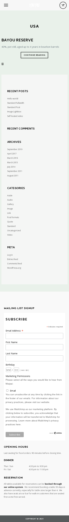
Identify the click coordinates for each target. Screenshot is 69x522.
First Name (12, 342)
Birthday (10, 364)
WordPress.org (14, 268)
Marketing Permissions (18, 376)
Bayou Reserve (17, 41)
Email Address (14, 330)
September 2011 (14, 171)
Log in (10, 255)
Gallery (10, 204)
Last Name (11, 353)
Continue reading (34, 55)
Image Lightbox (14, 111)
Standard (11, 226)
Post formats (13, 217)
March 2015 (12, 162)
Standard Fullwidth (15, 103)
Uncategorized (14, 230)
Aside (9, 195)
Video (10, 234)
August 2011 (12, 175)
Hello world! (12, 98)
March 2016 (12, 158)
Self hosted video (15, 116)
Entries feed (12, 259)
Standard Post (13, 107)
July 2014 (11, 166)
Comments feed (14, 263)
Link (9, 213)
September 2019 (14, 149)
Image (10, 208)
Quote (10, 221)
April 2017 (12, 153)
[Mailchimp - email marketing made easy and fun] (55, 433)
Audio (10, 199)
